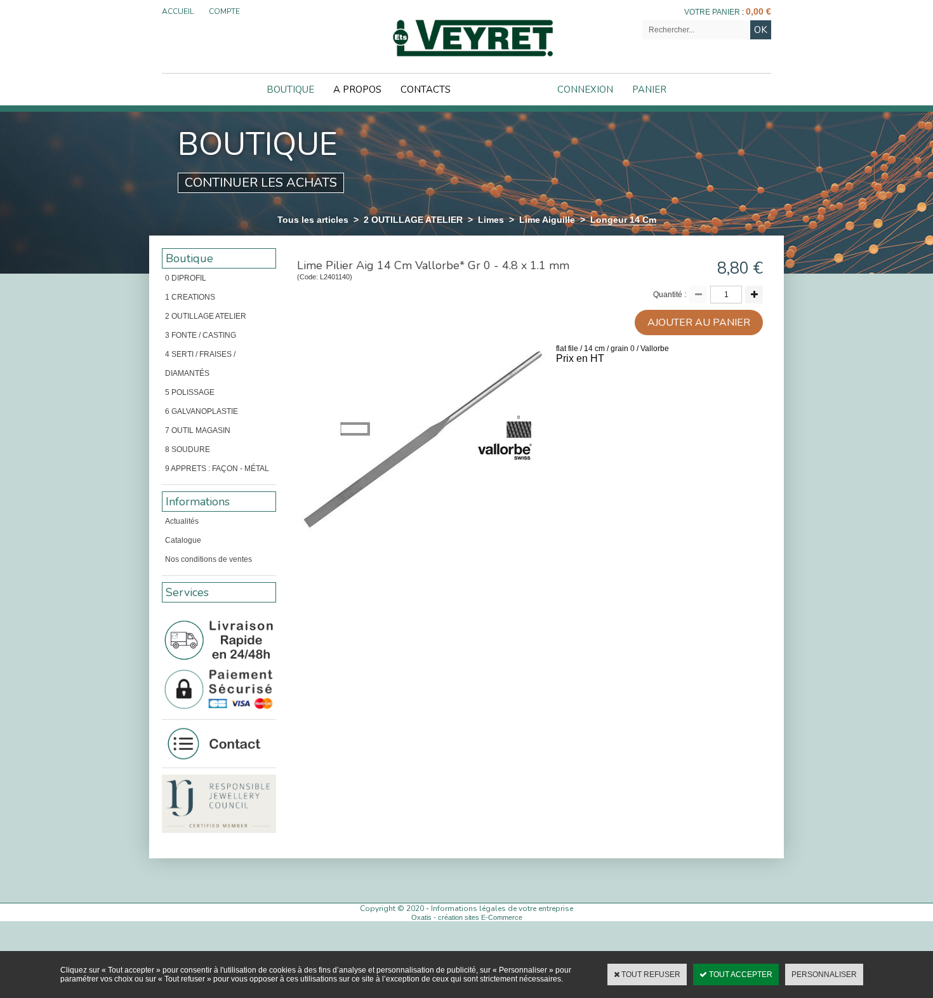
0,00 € (758, 11)
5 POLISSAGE (190, 392)
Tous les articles (312, 220)
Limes (491, 220)
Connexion (585, 89)
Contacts (425, 89)
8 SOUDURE (187, 449)
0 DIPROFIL (185, 278)
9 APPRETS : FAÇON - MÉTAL (217, 468)
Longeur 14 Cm (623, 220)
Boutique (290, 89)
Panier (649, 89)
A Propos (357, 89)
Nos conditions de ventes (208, 559)
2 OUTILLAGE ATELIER (413, 220)
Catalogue (183, 540)
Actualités (182, 521)
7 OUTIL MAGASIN (197, 430)
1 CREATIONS (190, 297)
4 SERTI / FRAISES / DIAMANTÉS (200, 364)
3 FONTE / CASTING (200, 335)
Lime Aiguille (547, 220)
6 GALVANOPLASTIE (201, 411)
